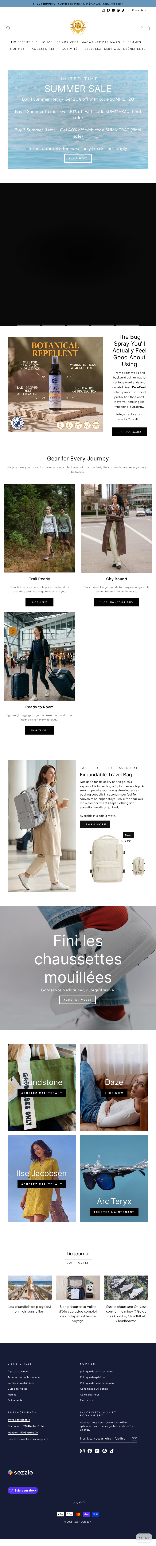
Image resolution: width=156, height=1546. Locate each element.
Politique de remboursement (97, 1383)
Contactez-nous (89, 1394)
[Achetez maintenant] (42, 1087)
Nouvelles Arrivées (59, 42)
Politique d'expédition (93, 1377)
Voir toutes (78, 1262)
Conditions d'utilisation (94, 1388)
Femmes (135, 42)
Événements (134, 48)
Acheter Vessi (78, 999)
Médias (12, 1394)
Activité (70, 48)
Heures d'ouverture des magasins (28, 1439)
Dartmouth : (26, 1426)
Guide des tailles (18, 1388)
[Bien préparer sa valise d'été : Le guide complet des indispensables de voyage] (78, 1288)
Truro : (19, 1419)
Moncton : (23, 1432)
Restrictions (87, 1400)
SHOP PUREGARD (129, 432)
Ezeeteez (93, 48)
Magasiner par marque (103, 42)
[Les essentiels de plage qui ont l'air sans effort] (30, 1288)
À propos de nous (18, 1371)
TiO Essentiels (24, 42)
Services (112, 48)
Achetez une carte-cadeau (24, 1377)
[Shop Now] (78, 119)
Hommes (18, 48)
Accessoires (44, 48)
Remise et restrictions (21, 1383)
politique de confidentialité (96, 1371)
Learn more (95, 824)
